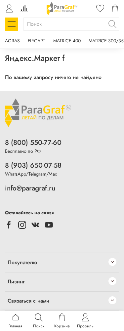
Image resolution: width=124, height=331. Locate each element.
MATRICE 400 (67, 40)
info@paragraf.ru (30, 188)
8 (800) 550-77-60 (33, 142)
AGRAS (12, 40)
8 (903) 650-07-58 (33, 165)
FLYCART (36, 40)
